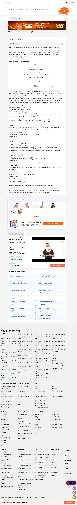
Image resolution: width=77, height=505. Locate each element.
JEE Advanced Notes (23, 463)
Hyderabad (54, 465)
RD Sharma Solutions (6, 391)
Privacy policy (28, 497)
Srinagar (67, 468)
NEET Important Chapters (41, 457)
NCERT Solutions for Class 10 (42, 334)
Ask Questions (22, 438)
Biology (37, 417)
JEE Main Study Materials (24, 424)
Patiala (52, 460)
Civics (36, 432)
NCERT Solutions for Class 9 (42, 358)
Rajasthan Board (5, 435)
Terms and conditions (40, 497)
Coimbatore (68, 450)
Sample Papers (22, 421)
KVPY (19, 401)
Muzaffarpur (54, 452)
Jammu (67, 471)
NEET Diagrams (39, 462)
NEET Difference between (42, 465)
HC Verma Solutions (6, 389)
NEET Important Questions (42, 454)
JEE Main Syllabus (5, 472)
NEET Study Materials (23, 430)
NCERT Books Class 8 (57, 371)
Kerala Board (4, 427)
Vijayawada (54, 467)
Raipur (66, 463)
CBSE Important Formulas (42, 407)
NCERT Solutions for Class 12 (8, 341)
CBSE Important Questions (42, 396)
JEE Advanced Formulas (24, 465)
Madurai (53, 475)
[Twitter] (71, 497)
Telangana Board (5, 437)
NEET (19, 394)
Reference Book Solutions (8, 386)
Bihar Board (4, 419)
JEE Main (20, 389)
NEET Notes (38, 460)
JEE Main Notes (5, 463)
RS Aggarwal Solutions (7, 394)
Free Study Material (23, 414)
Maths (28, 9)
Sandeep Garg (5, 407)
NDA (19, 399)
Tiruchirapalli (54, 472)
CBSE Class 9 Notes (57, 424)
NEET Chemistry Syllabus (41, 472)
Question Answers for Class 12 (26, 18)
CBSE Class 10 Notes (57, 422)
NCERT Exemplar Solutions (8, 396)
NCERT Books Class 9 (57, 368)
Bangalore (53, 457)
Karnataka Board (5, 424)
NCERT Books (55, 358)
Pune (66, 453)
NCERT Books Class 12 (57, 360)
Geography (38, 430)
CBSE (36, 386)
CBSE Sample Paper (40, 391)
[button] (13, 206)
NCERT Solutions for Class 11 (25, 334)
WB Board (3, 445)
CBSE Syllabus (38, 389)
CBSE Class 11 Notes (57, 419)
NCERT (3, 336)
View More (36, 216)
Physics (37, 414)
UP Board (3, 442)
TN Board (3, 440)
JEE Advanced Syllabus (24, 472)
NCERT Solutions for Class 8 (59, 334)
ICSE (53, 386)
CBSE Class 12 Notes (57, 417)
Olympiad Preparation (24, 396)
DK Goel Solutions (6, 401)
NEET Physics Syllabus (40, 470)
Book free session (53, 223)
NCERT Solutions (5, 338)
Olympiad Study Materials (25, 433)
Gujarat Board (5, 422)
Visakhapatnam (55, 470)
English (36, 424)
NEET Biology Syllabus (40, 475)
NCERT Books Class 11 (57, 363)
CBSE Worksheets (39, 394)
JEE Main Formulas (6, 465)
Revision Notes (55, 414)
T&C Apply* (31, 225)
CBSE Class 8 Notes (57, 427)
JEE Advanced (21, 391)
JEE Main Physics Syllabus (8, 475)
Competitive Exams (23, 386)
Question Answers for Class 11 (47, 18)
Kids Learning (21, 436)
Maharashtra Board (6, 430)
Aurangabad (68, 460)
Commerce (38, 427)
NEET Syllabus (38, 467)
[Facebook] (62, 497)
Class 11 (22, 9)
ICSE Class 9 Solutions (57, 394)
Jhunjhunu (67, 476)
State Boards (4, 414)
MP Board (3, 432)
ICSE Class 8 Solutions (57, 396)
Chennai (53, 454)
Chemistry (37, 419)
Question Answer (13, 9)
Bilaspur (67, 466)
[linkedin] (66, 497)
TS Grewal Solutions (6, 404)
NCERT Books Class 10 (57, 366)
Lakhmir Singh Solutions (7, 399)
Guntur (67, 458)
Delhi (52, 462)
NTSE (19, 404)
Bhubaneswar (68, 473)
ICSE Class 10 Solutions (58, 391)
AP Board (3, 417)
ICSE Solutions (55, 389)
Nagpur (67, 455)
